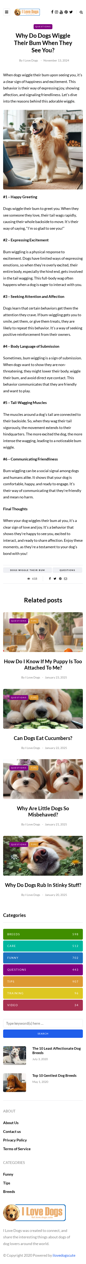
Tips (34, 620)
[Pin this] (60, 579)
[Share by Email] (65, 579)
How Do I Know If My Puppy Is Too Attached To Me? (43, 664)
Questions (43, 26)
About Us (11, 1122)
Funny (43, 957)
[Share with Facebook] (49, 579)
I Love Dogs (30, 60)
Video (43, 1005)
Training (43, 993)
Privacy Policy (15, 1140)
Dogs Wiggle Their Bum (27, 570)
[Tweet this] (55, 579)
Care (43, 946)
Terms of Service (17, 1148)
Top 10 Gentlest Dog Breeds (54, 1075)
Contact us (12, 1131)
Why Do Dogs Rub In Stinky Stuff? (43, 885)
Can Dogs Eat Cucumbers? (43, 738)
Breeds (43, 934)
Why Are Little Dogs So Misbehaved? (43, 811)
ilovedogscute (64, 1255)
